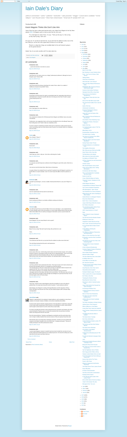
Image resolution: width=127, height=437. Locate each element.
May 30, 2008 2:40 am (34, 213)
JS (83, 416)
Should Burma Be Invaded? (89, 269)
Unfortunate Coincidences (89, 108)
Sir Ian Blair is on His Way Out (90, 260)
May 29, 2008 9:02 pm (34, 139)
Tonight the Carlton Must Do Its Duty (91, 221)
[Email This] (45, 55)
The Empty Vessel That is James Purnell (92, 366)
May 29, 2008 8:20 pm (34, 88)
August (84, 62)
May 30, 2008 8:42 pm (34, 336)
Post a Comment (31, 339)
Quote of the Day (86, 106)
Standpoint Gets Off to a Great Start (91, 92)
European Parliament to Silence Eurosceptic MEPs (90, 110)
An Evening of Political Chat (89, 288)
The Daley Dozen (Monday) (89, 327)
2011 (82, 46)
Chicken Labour (86, 163)
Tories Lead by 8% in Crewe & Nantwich (92, 274)
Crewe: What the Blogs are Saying (91, 178)
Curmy (31, 135)
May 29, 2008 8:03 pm (34, 68)
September (85, 60)
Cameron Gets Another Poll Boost (90, 90)
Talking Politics (86, 77)
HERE (31, 32)
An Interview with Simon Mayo (90, 171)
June (84, 66)
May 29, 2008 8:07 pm (34, 78)
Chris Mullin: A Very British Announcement (89, 330)
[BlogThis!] (47, 55)
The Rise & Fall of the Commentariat (91, 372)
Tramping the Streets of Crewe (90, 278)
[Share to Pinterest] (52, 55)
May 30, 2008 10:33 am (34, 222)
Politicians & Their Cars (88, 219)
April (84, 386)
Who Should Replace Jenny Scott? (91, 165)
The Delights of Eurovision (89, 148)
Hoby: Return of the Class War (90, 152)
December (85, 54)
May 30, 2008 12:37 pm (34, 277)
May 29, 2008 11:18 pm (34, 193)
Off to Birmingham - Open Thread (90, 189)
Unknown (31, 207)
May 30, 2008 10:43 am (34, 233)
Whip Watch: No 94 (87, 130)
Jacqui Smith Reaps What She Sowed (91, 203)
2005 (82, 399)
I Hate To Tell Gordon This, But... (90, 382)
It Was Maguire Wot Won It (89, 183)
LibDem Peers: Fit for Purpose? (90, 304)
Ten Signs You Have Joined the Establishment (90, 296)
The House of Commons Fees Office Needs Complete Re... (91, 137)
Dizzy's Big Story (86, 368)
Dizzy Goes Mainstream (88, 199)
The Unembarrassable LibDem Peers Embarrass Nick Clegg (91, 207)
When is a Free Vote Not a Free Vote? (91, 235)
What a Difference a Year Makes (90, 306)
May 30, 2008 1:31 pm (34, 292)
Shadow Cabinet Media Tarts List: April (92, 354)
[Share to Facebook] (50, 55)
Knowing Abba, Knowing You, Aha (90, 132)
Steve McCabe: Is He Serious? (90, 81)
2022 (82, 44)
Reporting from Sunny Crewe (89, 280)
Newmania (32, 179)
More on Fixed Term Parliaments (90, 293)
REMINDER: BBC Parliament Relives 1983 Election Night (91, 87)
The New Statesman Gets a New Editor (92, 256)
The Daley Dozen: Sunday (89, 134)
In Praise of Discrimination (89, 370)
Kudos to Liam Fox (87, 176)
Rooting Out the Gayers (88, 374)
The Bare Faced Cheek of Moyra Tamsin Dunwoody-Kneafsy (92, 265)
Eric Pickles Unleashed (88, 205)
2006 (82, 397)
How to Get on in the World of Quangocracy (89, 95)
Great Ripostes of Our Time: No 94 (91, 268)
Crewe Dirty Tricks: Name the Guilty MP (92, 308)
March (84, 388)
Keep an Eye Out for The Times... (90, 359)
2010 (82, 48)
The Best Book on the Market (89, 154)
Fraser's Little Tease (87, 361)
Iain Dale (85, 413)
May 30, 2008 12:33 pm (34, 258)
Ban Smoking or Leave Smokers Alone (92, 72)
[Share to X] (48, 55)
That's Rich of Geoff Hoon (88, 79)
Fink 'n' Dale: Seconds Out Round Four (92, 223)
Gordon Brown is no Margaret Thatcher (92, 197)
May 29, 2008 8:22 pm (34, 110)
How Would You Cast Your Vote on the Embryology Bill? (91, 241)
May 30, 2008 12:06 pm (34, 245)
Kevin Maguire (32, 57)
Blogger (70, 425)
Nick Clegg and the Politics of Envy (91, 352)
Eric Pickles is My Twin (88, 276)
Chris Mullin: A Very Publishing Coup (91, 119)
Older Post (71, 342)
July (84, 64)
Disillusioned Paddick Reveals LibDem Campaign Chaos (92, 342)
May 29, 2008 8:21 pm (34, 101)
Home (50, 342)
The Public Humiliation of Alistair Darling (92, 302)
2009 (82, 50)
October (85, 58)
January (85, 392)
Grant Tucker (86, 411)
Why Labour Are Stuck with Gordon (91, 156)
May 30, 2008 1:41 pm (34, 324)
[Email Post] (42, 55)
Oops (84, 212)
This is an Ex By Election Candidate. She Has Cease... (91, 173)
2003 (82, 403)
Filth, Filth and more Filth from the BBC (91, 150)
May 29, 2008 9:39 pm (34, 147)
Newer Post (28, 342)
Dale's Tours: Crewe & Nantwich (90, 200)
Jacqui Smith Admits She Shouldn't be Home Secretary (91, 286)
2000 (82, 405)
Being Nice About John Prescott (90, 344)
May (84, 68)
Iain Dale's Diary (44, 8)
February (85, 390)
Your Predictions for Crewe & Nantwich (92, 191)
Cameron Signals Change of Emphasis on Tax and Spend (92, 250)
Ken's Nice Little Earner (88, 319)
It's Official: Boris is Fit (88, 258)
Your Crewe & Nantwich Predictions (91, 187)
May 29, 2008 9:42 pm (34, 156)
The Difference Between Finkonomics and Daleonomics (91, 233)
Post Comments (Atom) (37, 344)
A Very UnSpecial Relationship (90, 247)
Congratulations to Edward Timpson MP (92, 185)
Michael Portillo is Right (88, 254)
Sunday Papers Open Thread (89, 143)
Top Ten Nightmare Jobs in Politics (91, 350)
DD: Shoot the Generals (88, 262)
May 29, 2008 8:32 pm (34, 130)
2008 (82, 52)
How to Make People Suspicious (90, 252)
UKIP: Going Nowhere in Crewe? (90, 210)
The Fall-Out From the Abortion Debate (92, 217)
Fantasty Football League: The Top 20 (91, 272)
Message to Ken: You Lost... (89, 384)
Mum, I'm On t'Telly (87, 70)
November (85, 56)
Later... (84, 339)
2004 (82, 401)
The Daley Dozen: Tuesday (89, 317)
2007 (82, 395)
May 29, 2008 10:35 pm (34, 175)
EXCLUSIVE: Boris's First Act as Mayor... (92, 380)
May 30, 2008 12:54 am (34, 202)
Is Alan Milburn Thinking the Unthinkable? (89, 229)
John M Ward (32, 297)
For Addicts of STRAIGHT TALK (90, 158)
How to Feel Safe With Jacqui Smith (91, 100)
